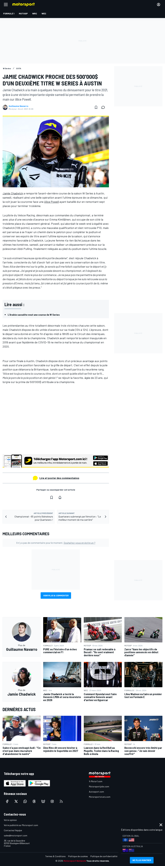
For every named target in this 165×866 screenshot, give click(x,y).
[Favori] (96, 107)
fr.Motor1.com (95, 781)
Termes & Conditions (55, 856)
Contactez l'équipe (13, 830)
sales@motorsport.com (15, 835)
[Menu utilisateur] (158, 4)
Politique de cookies (78, 856)
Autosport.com (96, 791)
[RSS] (61, 801)
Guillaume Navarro (18, 106)
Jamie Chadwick (13, 193)
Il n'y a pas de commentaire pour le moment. (55, 542)
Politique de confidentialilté (103, 856)
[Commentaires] (104, 107)
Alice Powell (51, 201)
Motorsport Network (74, 860)
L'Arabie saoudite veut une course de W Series (34, 314)
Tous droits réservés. (98, 860)
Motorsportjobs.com (99, 786)
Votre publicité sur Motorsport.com (21, 825)
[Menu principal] (5, 4)
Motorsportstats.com (99, 796)
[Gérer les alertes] (60, 497)
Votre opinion (10, 820)
